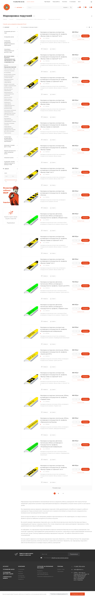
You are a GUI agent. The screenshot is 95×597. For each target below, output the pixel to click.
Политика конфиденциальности (59, 594)
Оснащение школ (8, 569)
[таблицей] (92, 27)
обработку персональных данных (60, 557)
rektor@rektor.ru (78, 569)
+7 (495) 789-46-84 (18, 1)
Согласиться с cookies (77, 594)
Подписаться (74, 554)
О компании (21, 569)
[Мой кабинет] (91, 2)
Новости (20, 571)
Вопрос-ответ (61, 569)
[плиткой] (87, 27)
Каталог (6, 566)
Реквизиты (21, 579)
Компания (21, 566)
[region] (47, 594)
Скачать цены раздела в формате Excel (14, 24)
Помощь (60, 566)
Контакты (20, 573)
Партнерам (60, 571)
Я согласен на (56, 557)
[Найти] (71, 7)
